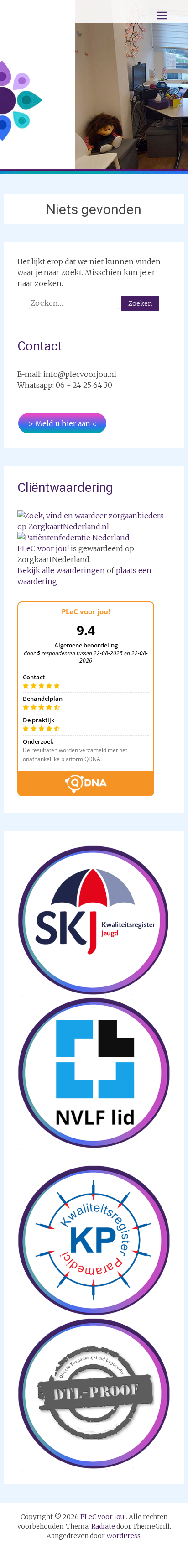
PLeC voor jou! (43, 548)
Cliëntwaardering (65, 487)
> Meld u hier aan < (62, 423)
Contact (39, 346)
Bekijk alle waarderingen (61, 570)
